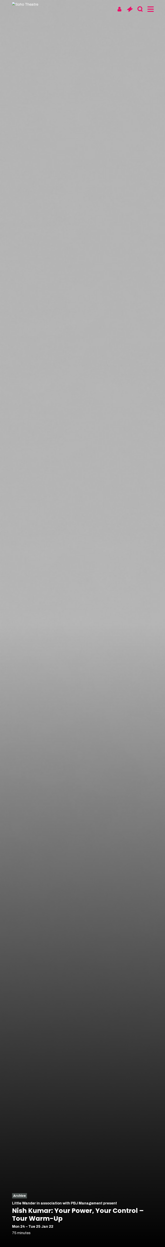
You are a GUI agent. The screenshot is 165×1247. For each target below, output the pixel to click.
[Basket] (129, 9)
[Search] (140, 9)
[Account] (119, 9)
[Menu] (150, 9)
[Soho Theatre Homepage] (27, 4)
